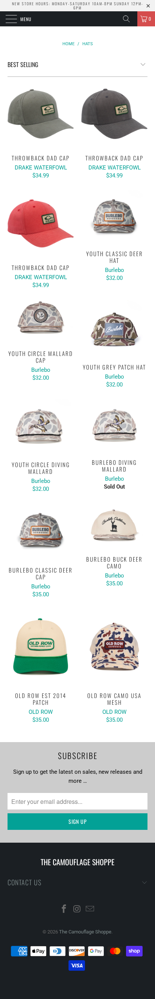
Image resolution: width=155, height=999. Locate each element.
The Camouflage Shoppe (85, 932)
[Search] (129, 18)
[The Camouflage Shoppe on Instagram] (77, 910)
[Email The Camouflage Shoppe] (90, 910)
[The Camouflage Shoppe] (77, 18)
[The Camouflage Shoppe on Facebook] (64, 910)
